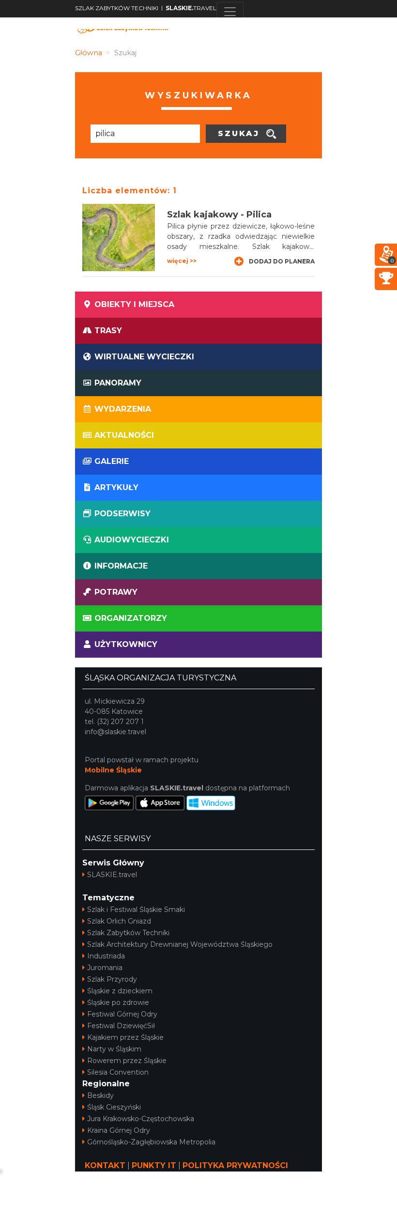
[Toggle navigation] (230, 11)
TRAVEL (191, 8)
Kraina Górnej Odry (118, 1130)
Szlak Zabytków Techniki (128, 932)
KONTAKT (105, 1165)
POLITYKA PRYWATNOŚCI (235, 1165)
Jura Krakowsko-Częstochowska (140, 1118)
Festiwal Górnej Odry (122, 1014)
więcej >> (182, 260)
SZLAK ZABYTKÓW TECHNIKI (116, 8)
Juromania (104, 967)
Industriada (106, 956)
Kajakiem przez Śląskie (125, 1037)
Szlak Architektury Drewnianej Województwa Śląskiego (180, 944)
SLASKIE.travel (112, 874)
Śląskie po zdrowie (118, 1002)
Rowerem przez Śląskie (127, 1060)
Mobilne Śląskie (113, 770)
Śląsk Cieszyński (114, 1107)
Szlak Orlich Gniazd (119, 921)
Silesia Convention (118, 1072)
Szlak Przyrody (112, 979)
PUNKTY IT (154, 1165)
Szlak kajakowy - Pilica (219, 214)
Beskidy (100, 1095)
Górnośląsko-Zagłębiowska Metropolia (151, 1142)
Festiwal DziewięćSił (121, 1025)
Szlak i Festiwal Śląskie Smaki (136, 909)
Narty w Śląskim (114, 1049)
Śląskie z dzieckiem (120, 991)
